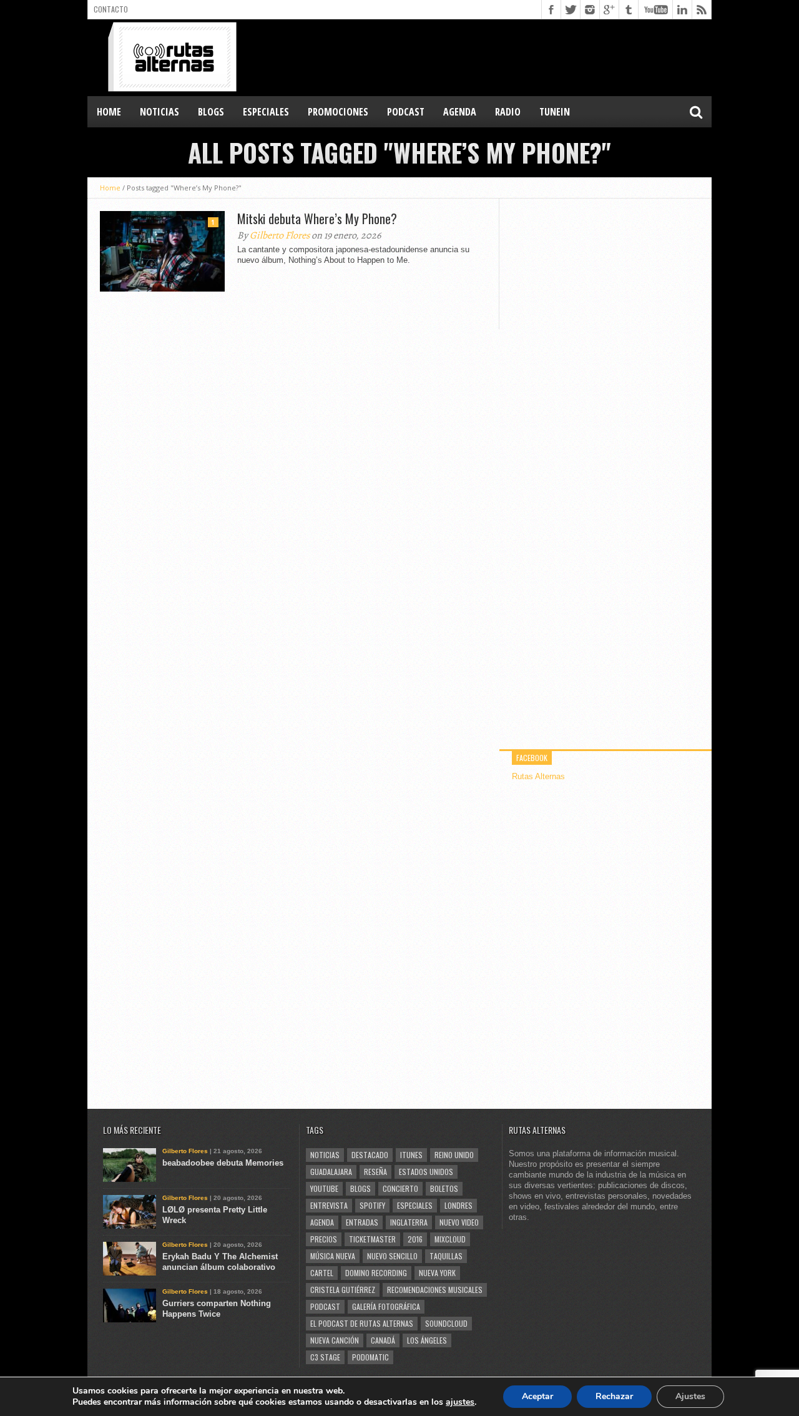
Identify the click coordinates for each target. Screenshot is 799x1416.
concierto (400, 1188)
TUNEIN (554, 112)
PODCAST (405, 112)
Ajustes (690, 1396)
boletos (444, 1188)
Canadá (383, 1340)
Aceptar (537, 1396)
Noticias (325, 1154)
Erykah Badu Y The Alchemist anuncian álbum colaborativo (220, 1262)
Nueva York (437, 1272)
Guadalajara (331, 1171)
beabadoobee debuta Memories (222, 1163)
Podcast (325, 1306)
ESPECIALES (266, 112)
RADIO (508, 112)
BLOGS (211, 112)
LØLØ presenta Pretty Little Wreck (214, 1215)
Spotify (372, 1205)
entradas (362, 1222)
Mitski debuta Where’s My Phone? (317, 218)
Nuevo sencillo (392, 1256)
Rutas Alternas (538, 776)
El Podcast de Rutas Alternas (361, 1323)
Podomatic (370, 1357)
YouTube (324, 1188)
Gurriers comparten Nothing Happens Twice (216, 1309)
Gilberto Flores (280, 235)
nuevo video (459, 1222)
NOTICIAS (159, 112)
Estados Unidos (426, 1171)
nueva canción (334, 1340)
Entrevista (329, 1205)
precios (323, 1239)
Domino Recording (376, 1272)
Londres (458, 1205)
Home (109, 112)
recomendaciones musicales (435, 1289)
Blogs (360, 1188)
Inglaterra (409, 1222)
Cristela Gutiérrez (342, 1289)
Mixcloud (450, 1239)
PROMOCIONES (338, 112)
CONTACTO (111, 9)
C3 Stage (325, 1357)
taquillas (446, 1256)
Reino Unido (454, 1154)
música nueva (332, 1256)
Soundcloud (446, 1323)
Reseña (375, 1171)
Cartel (321, 1272)
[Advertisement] (484, 57)
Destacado (369, 1154)
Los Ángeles (427, 1340)
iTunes (411, 1154)
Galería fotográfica (386, 1306)
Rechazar (614, 1396)
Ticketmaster (372, 1239)
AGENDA (459, 112)
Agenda (322, 1222)
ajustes (460, 1402)
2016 (415, 1239)
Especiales (415, 1205)
